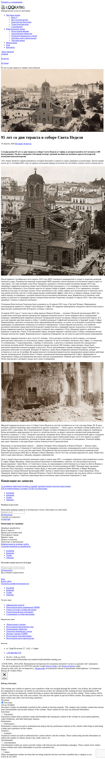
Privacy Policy (52, 666)
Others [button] (3, 750)
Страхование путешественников (20, 614)
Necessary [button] (5, 700)
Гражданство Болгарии (21, 22)
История (4, 63)
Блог (8, 45)
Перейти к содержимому (12, 2)
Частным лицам (13, 15)
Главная (4, 54)
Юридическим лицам (15, 29)
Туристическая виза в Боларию (19, 612)
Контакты (10, 47)
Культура (5, 58)
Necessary (8, 703)
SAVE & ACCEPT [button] (9, 757)
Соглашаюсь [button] (94, 668)
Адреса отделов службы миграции (21, 610)
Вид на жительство (19, 20)
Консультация (8, 52)
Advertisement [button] (7, 740)
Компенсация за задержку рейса (15, 544)
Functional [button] (5, 712)
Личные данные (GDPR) (17, 634)
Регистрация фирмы (20, 31)
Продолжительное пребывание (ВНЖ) (23, 607)
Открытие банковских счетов (24, 36)
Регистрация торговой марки (19, 636)
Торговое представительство (23, 38)
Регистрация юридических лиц (19, 627)
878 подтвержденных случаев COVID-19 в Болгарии (24, 488)
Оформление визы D (15, 605)
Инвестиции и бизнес (16, 624)
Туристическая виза (20, 24)
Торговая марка (18, 40)
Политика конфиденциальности (15, 583)
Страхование (17, 27)
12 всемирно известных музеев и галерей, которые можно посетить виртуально (36, 486)
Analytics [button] (5, 731)
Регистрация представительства (20, 638)
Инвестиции (11, 43)
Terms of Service (68, 666)
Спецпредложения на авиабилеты (16, 546)
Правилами (40, 668)
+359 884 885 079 (13, 653)
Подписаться (6, 515)
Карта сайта (6, 581)
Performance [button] (6, 721)
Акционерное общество (21, 33)
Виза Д (14, 17)
